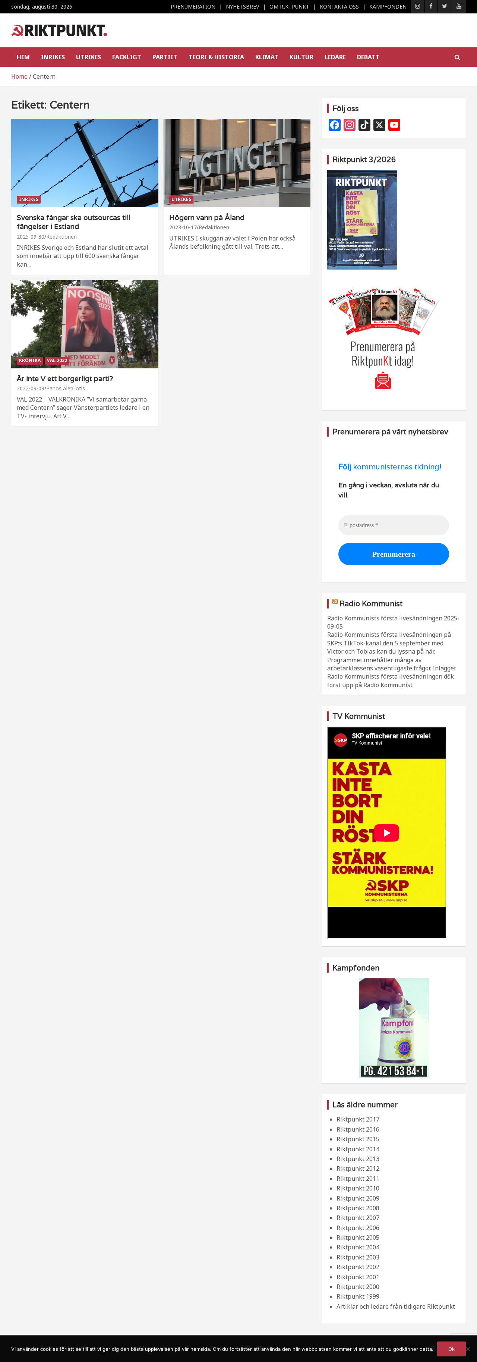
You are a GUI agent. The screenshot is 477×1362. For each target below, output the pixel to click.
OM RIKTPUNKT (289, 6)
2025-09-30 (30, 236)
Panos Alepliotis (65, 388)
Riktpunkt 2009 (358, 1198)
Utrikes (88, 57)
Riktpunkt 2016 (358, 1129)
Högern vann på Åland (206, 217)
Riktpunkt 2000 (358, 1287)
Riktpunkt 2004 (358, 1247)
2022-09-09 (30, 388)
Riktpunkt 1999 (358, 1296)
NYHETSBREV (242, 6)
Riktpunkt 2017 (358, 1119)
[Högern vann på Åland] (237, 163)
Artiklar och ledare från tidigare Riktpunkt (396, 1306)
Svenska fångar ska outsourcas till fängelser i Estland (73, 222)
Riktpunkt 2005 (358, 1237)
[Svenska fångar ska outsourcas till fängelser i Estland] (85, 163)
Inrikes (53, 57)
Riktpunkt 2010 (358, 1188)
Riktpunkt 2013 (358, 1159)
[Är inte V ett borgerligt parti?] (85, 324)
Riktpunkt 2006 (358, 1228)
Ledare (335, 57)
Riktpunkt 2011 (358, 1178)
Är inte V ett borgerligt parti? (65, 378)
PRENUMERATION (193, 6)
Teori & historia (216, 57)
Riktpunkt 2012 (358, 1168)
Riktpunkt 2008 (358, 1208)
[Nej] (467, 1349)
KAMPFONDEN (388, 6)
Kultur (301, 57)
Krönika (30, 360)
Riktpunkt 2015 (358, 1139)
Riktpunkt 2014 (358, 1149)
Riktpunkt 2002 (358, 1267)
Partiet (164, 57)
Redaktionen (61, 236)
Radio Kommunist (370, 603)
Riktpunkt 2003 (358, 1257)
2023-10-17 (183, 227)
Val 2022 (57, 360)
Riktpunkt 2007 (358, 1218)
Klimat (266, 57)
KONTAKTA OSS (339, 6)
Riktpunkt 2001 (358, 1277)
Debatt (368, 57)
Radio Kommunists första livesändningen (384, 618)
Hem (23, 57)
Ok (451, 1349)
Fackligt (126, 57)
